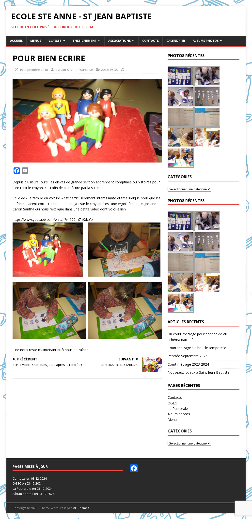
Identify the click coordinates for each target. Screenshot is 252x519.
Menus (35, 41)
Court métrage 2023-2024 (188, 364)
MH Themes (81, 508)
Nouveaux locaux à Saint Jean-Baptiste (198, 372)
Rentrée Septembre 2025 (187, 356)
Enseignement (85, 41)
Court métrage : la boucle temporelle (197, 347)
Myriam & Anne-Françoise (74, 69)
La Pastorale (178, 408)
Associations (119, 41)
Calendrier (175, 41)
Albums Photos (206, 41)
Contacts (150, 41)
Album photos (179, 414)
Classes (55, 41)
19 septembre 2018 (33, 69)
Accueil (16, 41)
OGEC (172, 403)
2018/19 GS (109, 69)
